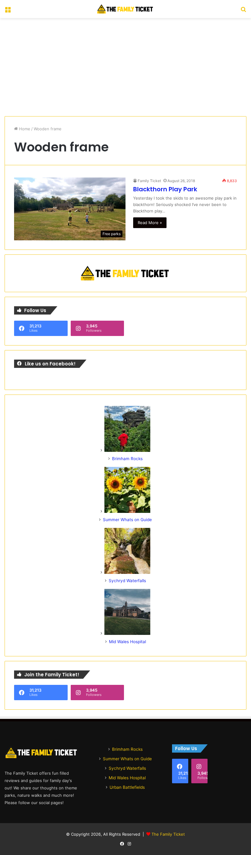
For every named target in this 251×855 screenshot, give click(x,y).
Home (24, 128)
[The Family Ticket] (125, 9)
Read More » (150, 222)
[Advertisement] (125, 67)
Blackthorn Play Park (165, 189)
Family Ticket (149, 180)
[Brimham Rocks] (127, 450)
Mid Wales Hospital (127, 641)
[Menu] (8, 11)
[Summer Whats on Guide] (127, 511)
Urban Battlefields (127, 787)
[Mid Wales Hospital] (127, 633)
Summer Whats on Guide (127, 519)
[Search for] (243, 11)
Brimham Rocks (127, 458)
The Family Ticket (168, 834)
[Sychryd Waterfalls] (127, 572)
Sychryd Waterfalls (127, 580)
